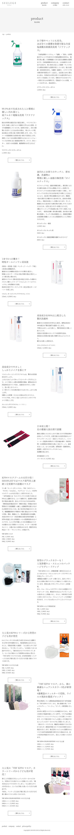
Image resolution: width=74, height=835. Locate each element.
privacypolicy (26, 826)
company (55, 4)
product (44, 4)
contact (66, 4)
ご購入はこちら (54, 97)
